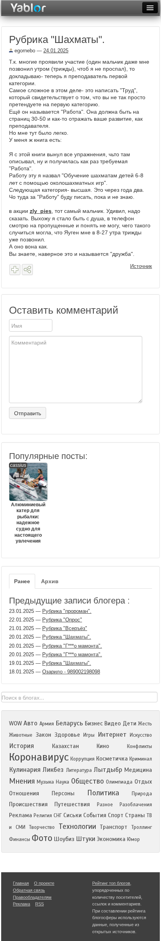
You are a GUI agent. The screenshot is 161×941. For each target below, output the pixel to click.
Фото (42, 838)
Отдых (143, 781)
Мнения (22, 781)
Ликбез (53, 770)
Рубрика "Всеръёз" (64, 628)
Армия (46, 724)
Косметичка (112, 758)
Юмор (133, 839)
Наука (62, 782)
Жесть (145, 724)
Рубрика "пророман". (66, 611)
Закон (43, 734)
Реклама (20, 815)
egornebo (24, 51)
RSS (39, 904)
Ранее (22, 581)
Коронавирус (39, 757)
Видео (112, 723)
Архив (50, 581)
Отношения (24, 793)
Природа (142, 794)
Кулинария (25, 770)
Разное (105, 805)
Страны (135, 815)
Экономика (111, 839)
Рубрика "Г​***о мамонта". (72, 646)
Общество (87, 781)
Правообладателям (32, 897)
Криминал (140, 759)
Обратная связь (29, 890)
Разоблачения (136, 805)
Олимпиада (119, 782)
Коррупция (82, 759)
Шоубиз (64, 839)
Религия (43, 815)
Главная (21, 883)
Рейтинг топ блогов (111, 883)
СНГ (58, 815)
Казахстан (65, 746)
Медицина (138, 769)
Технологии (77, 826)
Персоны (63, 793)
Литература (79, 770)
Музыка (45, 782)
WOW (15, 723)
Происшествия (28, 804)
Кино (103, 746)
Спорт (115, 815)
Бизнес (94, 723)
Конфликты (139, 746)
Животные (20, 735)
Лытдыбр (108, 770)
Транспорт (113, 826)
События (94, 815)
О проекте (44, 883)
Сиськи (72, 815)
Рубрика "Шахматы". (66, 637)
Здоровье (67, 734)
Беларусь (69, 723)
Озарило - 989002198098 (71, 672)
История (21, 746)
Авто (30, 723)
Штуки (85, 839)
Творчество (42, 827)
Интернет (112, 734)
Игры (89, 735)
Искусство (141, 735)
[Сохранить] (14, 269)
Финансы (19, 839)
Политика (103, 792)
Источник (141, 266)
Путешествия (72, 804)
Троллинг (141, 827)
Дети (129, 723)
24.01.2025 (55, 51)
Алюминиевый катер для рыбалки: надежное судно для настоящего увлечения (27, 503)
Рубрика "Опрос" (62, 620)
